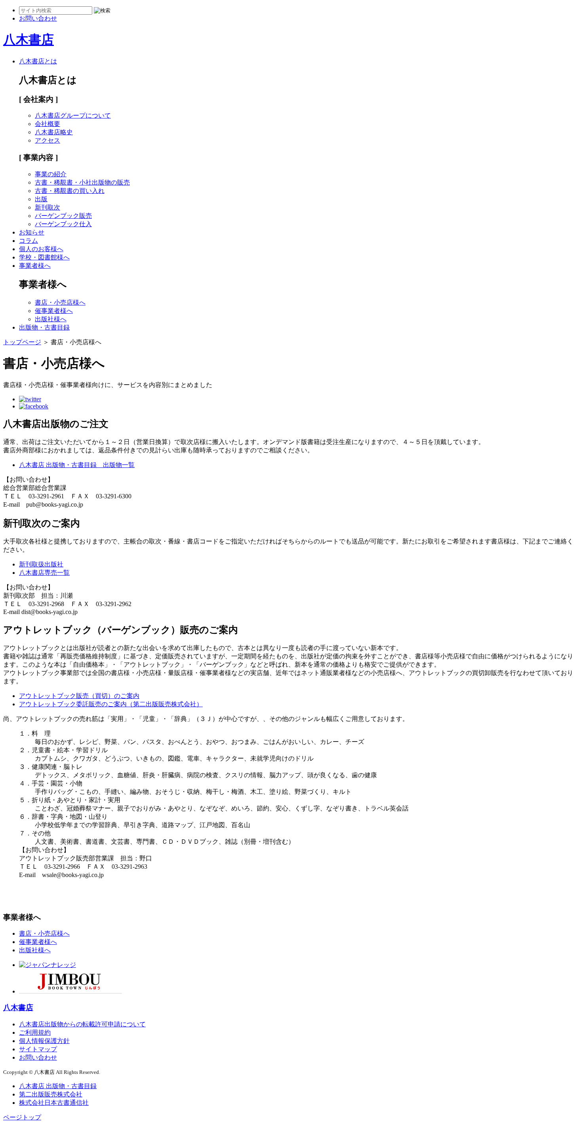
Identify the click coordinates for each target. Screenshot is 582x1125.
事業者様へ (35, 265)
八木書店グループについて (73, 115)
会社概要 (47, 123)
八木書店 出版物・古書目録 (58, 1086)
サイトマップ (38, 1049)
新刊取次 (47, 207)
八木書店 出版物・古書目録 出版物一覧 (77, 464)
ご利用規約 (35, 1032)
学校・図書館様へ (44, 257)
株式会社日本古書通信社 (54, 1102)
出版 (41, 199)
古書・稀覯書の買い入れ (70, 190)
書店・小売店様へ (60, 302)
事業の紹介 (51, 174)
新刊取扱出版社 (41, 564)
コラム (28, 240)
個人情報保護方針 (44, 1040)
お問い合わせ (38, 1057)
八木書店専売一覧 (44, 572)
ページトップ (22, 1117)
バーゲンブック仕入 (63, 224)
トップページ (22, 342)
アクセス (47, 140)
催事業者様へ (54, 310)
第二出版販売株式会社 (50, 1094)
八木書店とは (38, 61)
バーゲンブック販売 (63, 215)
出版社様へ (51, 319)
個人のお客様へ (41, 249)
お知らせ (31, 232)
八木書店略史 (54, 132)
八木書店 (28, 39)
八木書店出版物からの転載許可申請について (82, 1024)
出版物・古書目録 (44, 327)
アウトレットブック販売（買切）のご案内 (79, 695)
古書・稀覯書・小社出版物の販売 (82, 182)
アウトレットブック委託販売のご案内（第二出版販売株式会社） (111, 704)
